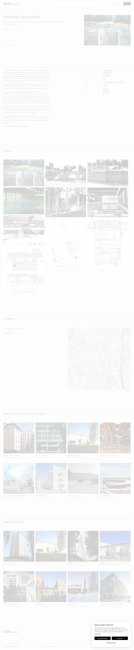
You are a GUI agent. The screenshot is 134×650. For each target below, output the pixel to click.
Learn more (98, 634)
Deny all (119, 638)
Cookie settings (111, 643)
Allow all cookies (102, 638)
